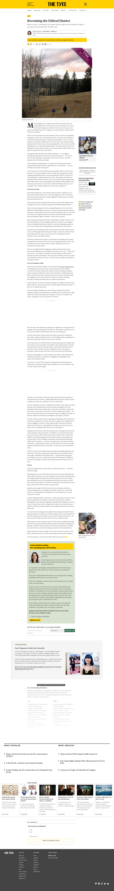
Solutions (54, 10)
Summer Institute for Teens (41, 667)
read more (83, 160)
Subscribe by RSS (53, 858)
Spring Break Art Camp (22, 669)
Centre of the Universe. (67, 266)
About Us (21, 855)
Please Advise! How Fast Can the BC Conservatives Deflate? (27, 755)
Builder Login (52, 855)
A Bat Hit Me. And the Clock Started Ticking (24, 763)
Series (35, 869)
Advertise (21, 867)
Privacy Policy (22, 871)
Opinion (36, 867)
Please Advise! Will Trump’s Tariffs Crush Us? (78, 754)
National (36, 862)
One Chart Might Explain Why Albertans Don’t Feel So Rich (82, 762)
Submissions (22, 874)
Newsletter (22, 858)
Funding (21, 864)
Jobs (20, 869)
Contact (21, 862)
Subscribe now (69, 630)
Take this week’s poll (51, 840)
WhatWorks (37, 871)
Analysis (37, 10)
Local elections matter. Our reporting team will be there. (43, 546)
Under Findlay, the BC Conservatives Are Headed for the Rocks (29, 771)
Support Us (73, 10)
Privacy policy (30, 633)
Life (29, 16)
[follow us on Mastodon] (37, 44)
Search (82, 10)
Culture (46, 10)
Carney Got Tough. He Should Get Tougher (78, 770)
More (63, 10)
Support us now (35, 620)
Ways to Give (22, 876)
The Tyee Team (23, 860)
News (29, 10)
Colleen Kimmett (36, 31)
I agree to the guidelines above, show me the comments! (51, 684)
